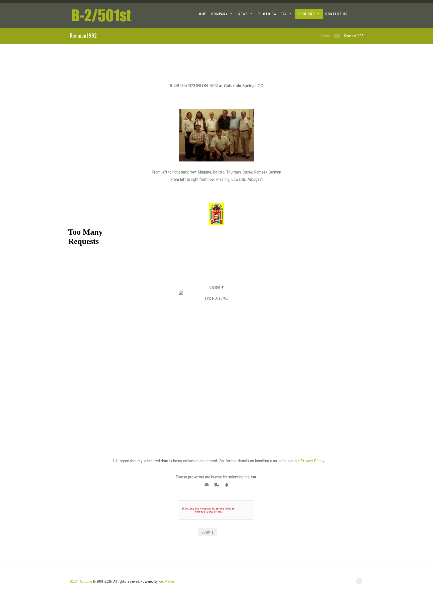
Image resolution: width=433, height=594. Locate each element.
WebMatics (166, 581)
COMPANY (219, 13)
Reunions (306, 13)
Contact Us (336, 13)
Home (325, 36)
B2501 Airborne (81, 581)
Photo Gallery (272, 13)
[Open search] (359, 14)
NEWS (243, 13)
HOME (201, 13)
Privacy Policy (312, 460)
